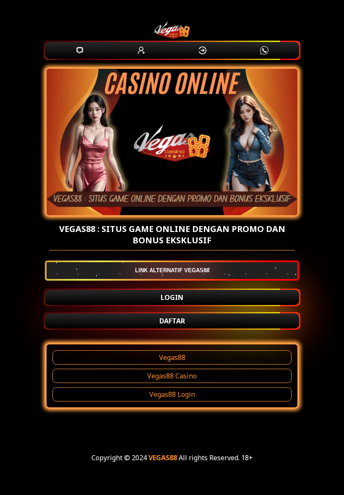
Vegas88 (172, 357)
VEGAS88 (163, 457)
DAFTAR (172, 321)
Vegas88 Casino (172, 375)
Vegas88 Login (172, 394)
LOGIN (172, 297)
